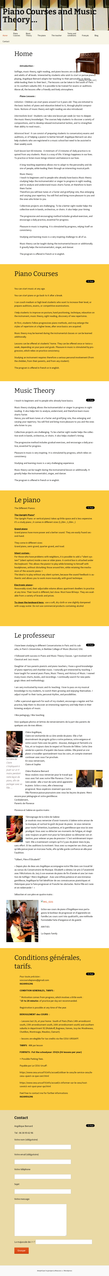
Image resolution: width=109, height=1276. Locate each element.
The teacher (56, 35)
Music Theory (34, 390)
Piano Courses (36, 274)
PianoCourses (16, 34)
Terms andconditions (71, 34)
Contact (6, 41)
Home (5, 35)
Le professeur (34, 635)
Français (85, 35)
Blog (96, 35)
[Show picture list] (87, 80)
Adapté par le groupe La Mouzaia (49, 1271)
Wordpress (68, 1271)
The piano (41, 35)
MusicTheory (29, 34)
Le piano (27, 500)
